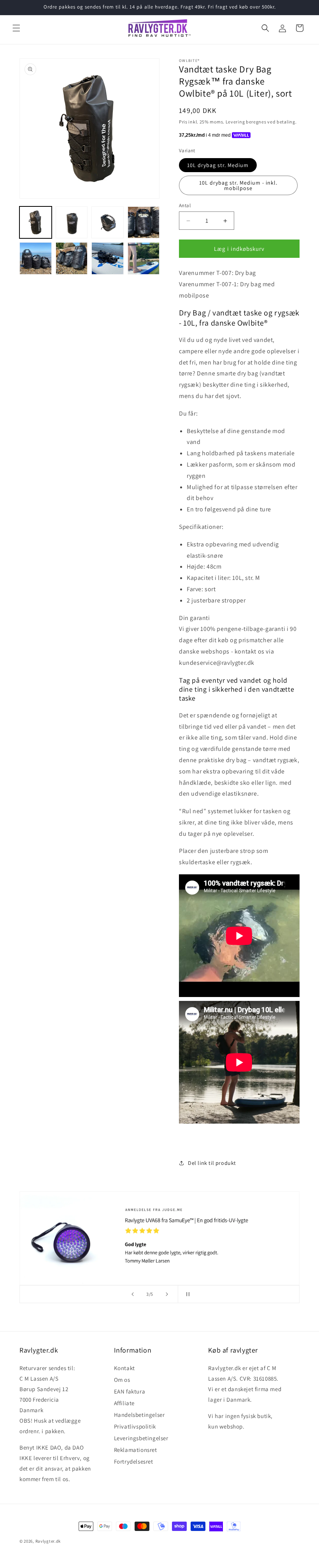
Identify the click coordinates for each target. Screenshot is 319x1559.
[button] (16, 28)
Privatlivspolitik (135, 1426)
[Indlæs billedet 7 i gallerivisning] (107, 258)
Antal (185, 205)
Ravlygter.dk (48, 1541)
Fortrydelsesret (133, 1461)
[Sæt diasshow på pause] (186, 1294)
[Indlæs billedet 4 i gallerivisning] (144, 222)
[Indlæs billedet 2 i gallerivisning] (72, 222)
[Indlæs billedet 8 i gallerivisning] (144, 258)
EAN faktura (129, 1391)
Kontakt (124, 1369)
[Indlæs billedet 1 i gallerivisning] (35, 222)
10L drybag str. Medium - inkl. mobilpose (238, 185)
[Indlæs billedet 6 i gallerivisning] (72, 258)
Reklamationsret (135, 1449)
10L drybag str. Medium (218, 165)
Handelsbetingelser (139, 1414)
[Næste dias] (166, 1294)
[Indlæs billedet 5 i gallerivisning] (35, 258)
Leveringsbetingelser (141, 1438)
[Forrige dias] (132, 1294)
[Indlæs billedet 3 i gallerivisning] (107, 222)
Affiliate (124, 1403)
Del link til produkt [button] (212, 1162)
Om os (122, 1379)
